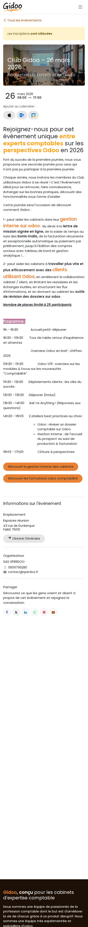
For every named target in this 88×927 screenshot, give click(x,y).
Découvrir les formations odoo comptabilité (43, 478)
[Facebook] (7, 612)
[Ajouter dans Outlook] (21, 115)
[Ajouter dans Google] (33, 115)
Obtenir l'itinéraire (25, 538)
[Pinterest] (44, 612)
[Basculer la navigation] (80, 6)
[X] (16, 612)
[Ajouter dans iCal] (9, 115)
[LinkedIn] (25, 612)
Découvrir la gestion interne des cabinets (40, 466)
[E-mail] (53, 612)
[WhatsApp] (35, 612)
